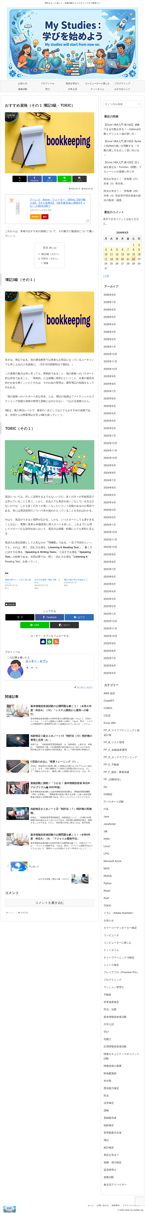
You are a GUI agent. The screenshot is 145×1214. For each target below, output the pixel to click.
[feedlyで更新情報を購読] (49, 641)
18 (111, 259)
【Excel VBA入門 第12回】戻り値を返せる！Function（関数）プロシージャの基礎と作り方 (122, 166)
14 (128, 254)
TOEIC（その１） (50, 258)
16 (139, 254)
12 (117, 254)
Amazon (35, 216)
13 (122, 254)
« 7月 (106, 276)
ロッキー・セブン (36, 661)
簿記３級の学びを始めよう (76, 579)
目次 (45, 247)
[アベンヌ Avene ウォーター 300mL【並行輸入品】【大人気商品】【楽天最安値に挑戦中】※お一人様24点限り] (17, 206)
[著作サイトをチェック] (43, 641)
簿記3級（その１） (50, 254)
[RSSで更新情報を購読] (56, 641)
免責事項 (116, 1205)
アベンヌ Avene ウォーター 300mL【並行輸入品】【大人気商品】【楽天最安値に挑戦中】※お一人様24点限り (58, 203)
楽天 (45, 216)
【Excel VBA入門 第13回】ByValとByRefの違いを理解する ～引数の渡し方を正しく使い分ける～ (122, 148)
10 (106, 254)
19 (117, 259)
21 (128, 259)
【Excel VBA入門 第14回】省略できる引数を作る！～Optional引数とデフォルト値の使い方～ (122, 129)
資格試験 (11, 604)
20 (122, 259)
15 (133, 254)
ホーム (91, 1205)
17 (106, 259)
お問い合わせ (103, 1205)
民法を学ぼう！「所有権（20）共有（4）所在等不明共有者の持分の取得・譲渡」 (122, 195)
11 (111, 254)
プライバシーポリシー (132, 1205)
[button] (79, 179)
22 (133, 259)
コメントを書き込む (49, 902)
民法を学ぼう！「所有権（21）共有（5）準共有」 (122, 181)
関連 (46, 263)
